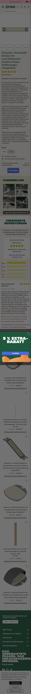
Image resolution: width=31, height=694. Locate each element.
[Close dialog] (29, 334)
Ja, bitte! (15, 353)
